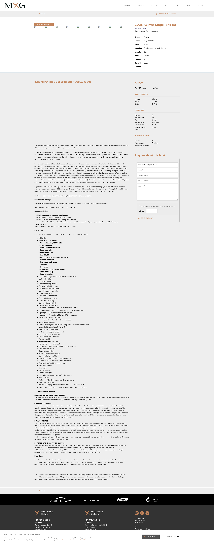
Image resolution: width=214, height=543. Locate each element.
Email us (38, 522)
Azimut (141, 6)
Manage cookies (173, 536)
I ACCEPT (151, 536)
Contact (202, 6)
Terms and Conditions (142, 529)
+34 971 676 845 (92, 520)
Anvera (154, 6)
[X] (147, 514)
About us (138, 527)
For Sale (127, 6)
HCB (178, 6)
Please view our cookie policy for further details (72, 540)
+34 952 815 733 (42, 520)
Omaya (166, 6)
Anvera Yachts (140, 520)
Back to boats (40, 14)
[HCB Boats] (122, 504)
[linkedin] (142, 514)
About (189, 6)
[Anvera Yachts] (91, 504)
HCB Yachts (139, 522)
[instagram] (137, 514)
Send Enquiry (147, 218)
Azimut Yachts (140, 518)
